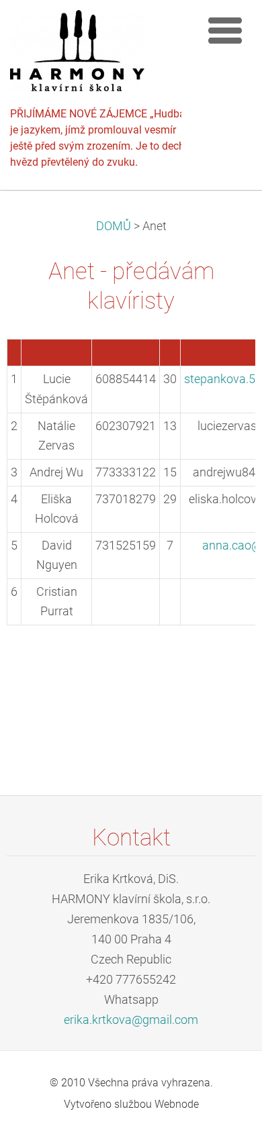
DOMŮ (113, 226)
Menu (225, 30)
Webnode (177, 1104)
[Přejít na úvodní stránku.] (100, 54)
